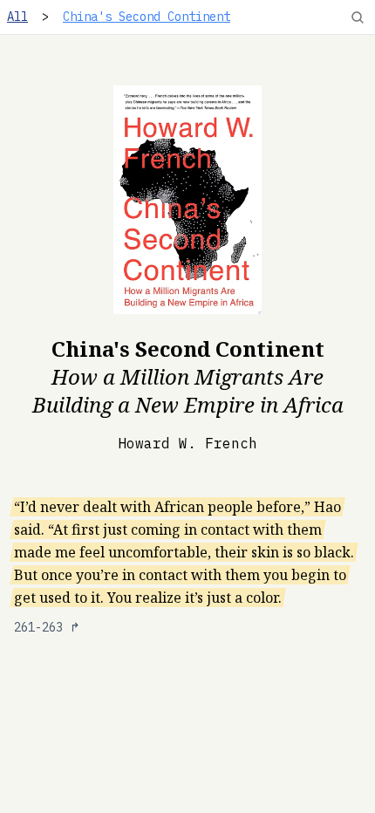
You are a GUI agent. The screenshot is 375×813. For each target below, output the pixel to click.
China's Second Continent (146, 16)
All (17, 16)
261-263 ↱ (47, 627)
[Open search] (358, 17)
